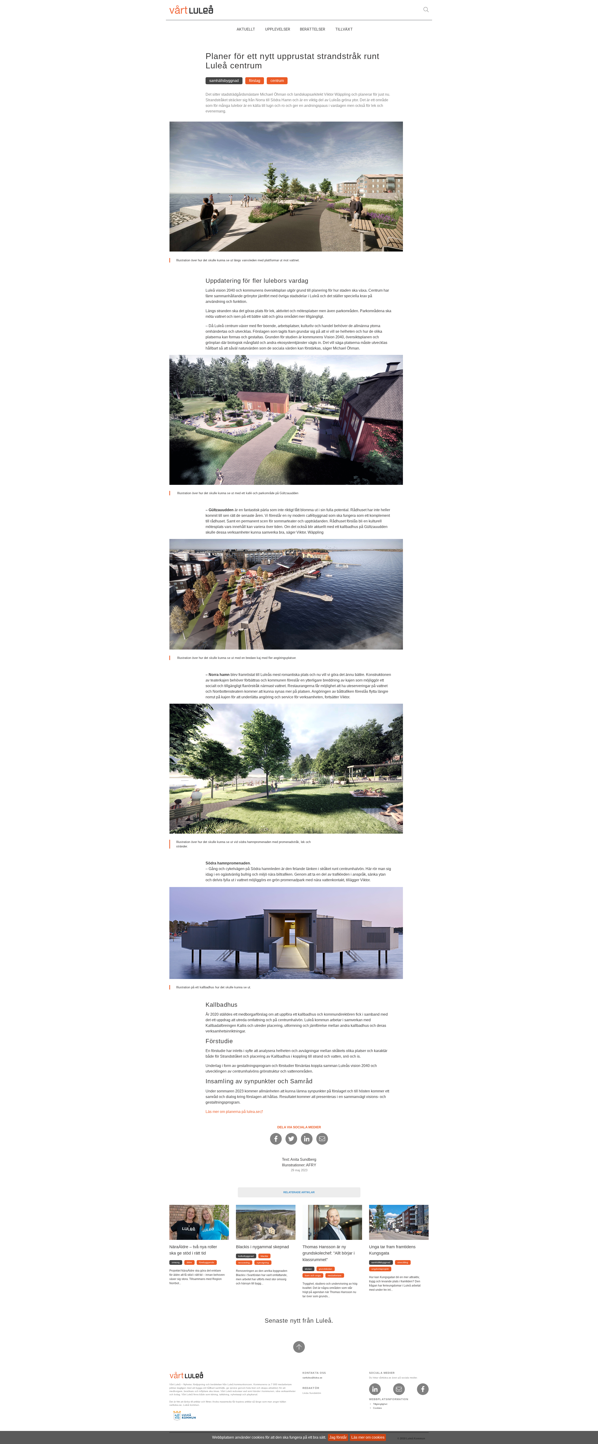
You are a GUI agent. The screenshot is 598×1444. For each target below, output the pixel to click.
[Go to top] (299, 1347)
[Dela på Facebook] (276, 1139)
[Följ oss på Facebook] (423, 1389)
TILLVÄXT (344, 29)
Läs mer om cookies (367, 1437)
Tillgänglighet (380, 1404)
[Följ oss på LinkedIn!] (375, 1389)
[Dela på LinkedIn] (307, 1139)
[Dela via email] (322, 1139)
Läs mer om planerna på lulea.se (234, 1112)
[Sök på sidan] (426, 10)
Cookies (377, 1408)
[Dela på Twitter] (291, 1139)
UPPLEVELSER (277, 29)
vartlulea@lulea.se (312, 1377)
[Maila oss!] (399, 1389)
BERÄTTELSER (312, 29)
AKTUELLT (246, 29)
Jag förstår (338, 1437)
